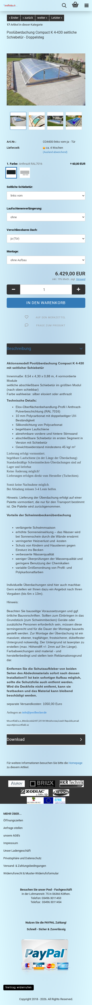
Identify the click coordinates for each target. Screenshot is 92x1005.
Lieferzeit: (13, 147)
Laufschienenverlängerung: (24, 208)
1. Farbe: (46, 163)
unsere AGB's (11, 835)
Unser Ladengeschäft (17, 850)
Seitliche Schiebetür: (20, 187)
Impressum (10, 843)
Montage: (13, 251)
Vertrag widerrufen (18, 987)
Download (16, 739)
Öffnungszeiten (13, 820)
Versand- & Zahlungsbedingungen (24, 865)
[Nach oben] (79, 998)
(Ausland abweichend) (55, 152)
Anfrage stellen (13, 828)
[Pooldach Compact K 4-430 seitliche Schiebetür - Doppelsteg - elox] (46, 77)
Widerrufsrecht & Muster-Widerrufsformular (31, 873)
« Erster (13, 17)
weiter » (42, 17)
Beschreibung (19, 348)
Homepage (75, 763)
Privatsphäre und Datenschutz (22, 858)
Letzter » (56, 17)
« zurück (28, 17)
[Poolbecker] (9, 5)
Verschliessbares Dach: (22, 229)
